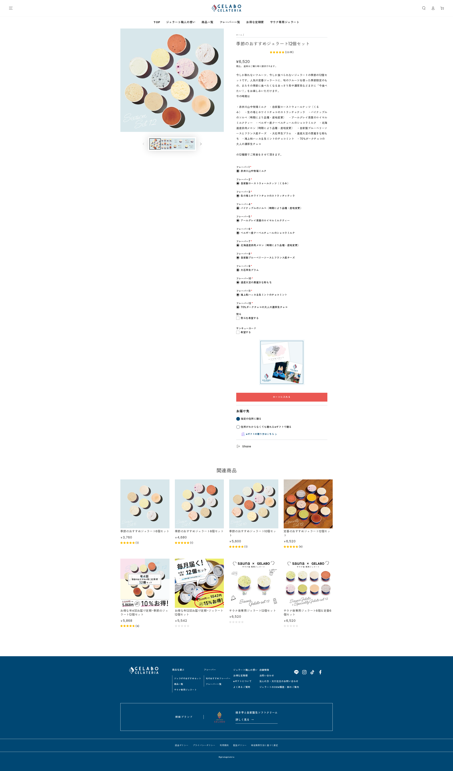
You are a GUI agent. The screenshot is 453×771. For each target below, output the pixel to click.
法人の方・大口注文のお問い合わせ (278, 681)
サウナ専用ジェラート (284, 22)
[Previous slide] (143, 144)
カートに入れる (282, 396)
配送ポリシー (240, 745)
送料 (246, 66)
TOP (157, 22)
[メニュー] (10, 8)
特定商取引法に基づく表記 (264, 745)
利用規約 (224, 745)
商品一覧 (207, 22)
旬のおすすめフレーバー (218, 678)
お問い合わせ (266, 675)
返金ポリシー (181, 745)
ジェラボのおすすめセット (187, 678)
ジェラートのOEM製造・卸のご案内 (279, 687)
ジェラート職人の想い (181, 22)
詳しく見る (245, 719)
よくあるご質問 (241, 687)
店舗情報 (264, 670)
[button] (423, 8)
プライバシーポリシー (204, 745)
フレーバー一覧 (230, 22)
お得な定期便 (255, 22)
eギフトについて (242, 681)
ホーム (239, 35)
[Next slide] (201, 144)
